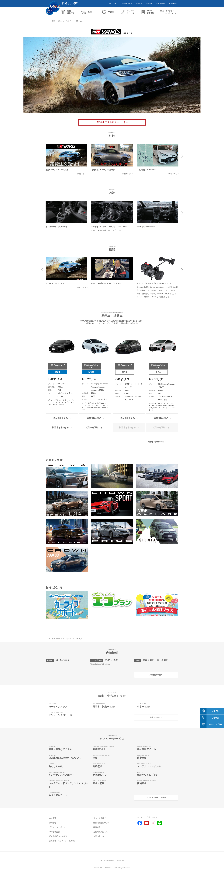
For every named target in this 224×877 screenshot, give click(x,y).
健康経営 (96, 827)
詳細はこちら (81, 174)
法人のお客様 (160, 3)
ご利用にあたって (100, 832)
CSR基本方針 (54, 832)
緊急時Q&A (126, 3)
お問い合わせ (173, 3)
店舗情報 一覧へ (156, 675)
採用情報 (149, 3)
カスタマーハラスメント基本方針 (62, 841)
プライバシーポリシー (58, 827)
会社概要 (139, 3)
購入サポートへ (156, 717)
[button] (42, 156)
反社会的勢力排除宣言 (58, 836)
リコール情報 (111, 3)
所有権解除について (101, 823)
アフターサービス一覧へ (156, 797)
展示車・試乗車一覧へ (157, 442)
